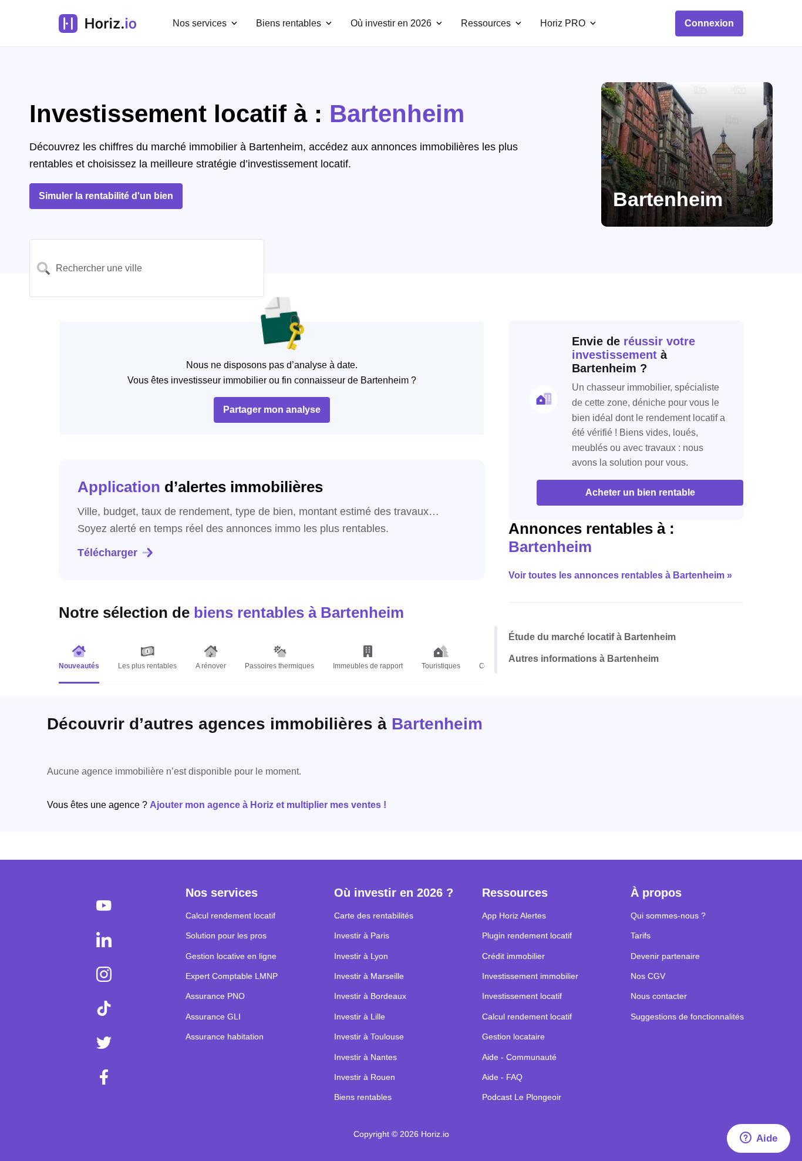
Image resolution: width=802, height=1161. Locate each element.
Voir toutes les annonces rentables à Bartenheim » (620, 575)
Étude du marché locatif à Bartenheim (592, 636)
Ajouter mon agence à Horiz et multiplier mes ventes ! (268, 805)
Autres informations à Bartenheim (583, 659)
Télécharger (107, 552)
